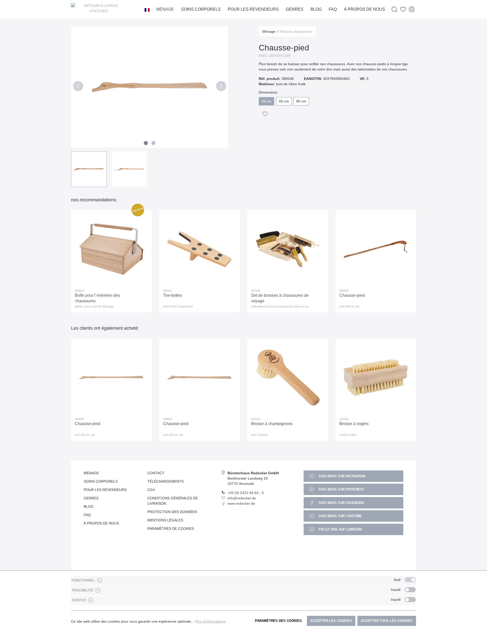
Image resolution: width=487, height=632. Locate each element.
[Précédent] (78, 87)
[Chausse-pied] (375, 249)
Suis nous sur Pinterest (341, 489)
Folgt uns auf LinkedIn (340, 529)
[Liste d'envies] (403, 9)
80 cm (301, 101)
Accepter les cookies (331, 621)
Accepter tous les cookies (387, 621)
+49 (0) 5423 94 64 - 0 (246, 493)
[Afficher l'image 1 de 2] (146, 143)
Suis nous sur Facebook (341, 503)
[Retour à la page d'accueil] (99, 9)
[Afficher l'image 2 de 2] (153, 143)
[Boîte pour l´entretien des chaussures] (111, 249)
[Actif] (410, 579)
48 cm (266, 101)
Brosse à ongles (354, 424)
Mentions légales (165, 520)
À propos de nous (101, 523)
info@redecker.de (242, 498)
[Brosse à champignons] (287, 377)
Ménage (91, 473)
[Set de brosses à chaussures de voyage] (287, 249)
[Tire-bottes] (199, 249)
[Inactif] (410, 589)
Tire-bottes (172, 295)
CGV (151, 490)
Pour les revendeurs (105, 490)
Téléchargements (165, 481)
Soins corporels (101, 481)
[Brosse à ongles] (375, 377)
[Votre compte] (411, 9)
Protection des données (172, 512)
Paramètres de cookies (170, 528)
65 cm (284, 101)
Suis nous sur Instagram (341, 476)
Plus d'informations (210, 621)
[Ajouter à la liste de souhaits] (265, 113)
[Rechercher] (394, 9)
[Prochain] (221, 87)
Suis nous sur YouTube (340, 516)
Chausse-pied (352, 295)
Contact (155, 473)
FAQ (87, 515)
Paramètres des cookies (278, 621)
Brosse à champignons (271, 424)
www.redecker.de (241, 503)
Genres (91, 498)
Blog (89, 506)
